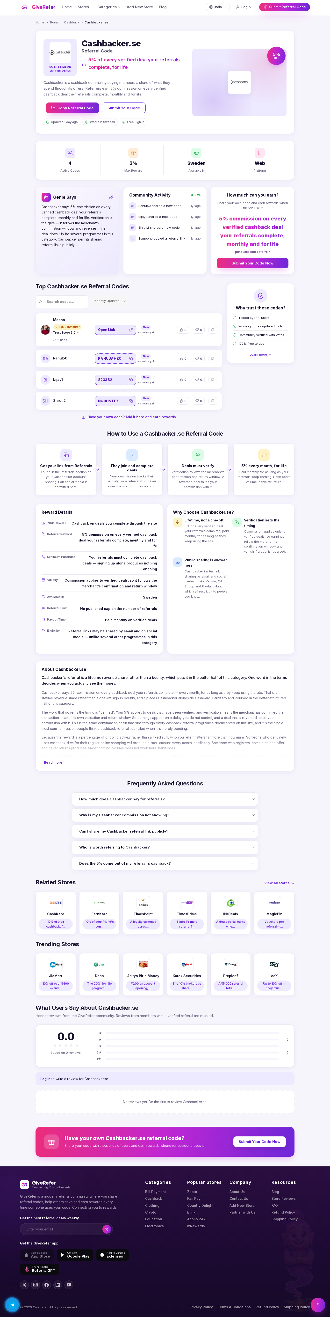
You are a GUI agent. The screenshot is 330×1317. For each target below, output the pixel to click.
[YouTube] (69, 1284)
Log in (45, 1079)
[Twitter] (24, 1284)
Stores (83, 7)
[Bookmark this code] (212, 330)
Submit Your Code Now (252, 263)
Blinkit (192, 1212)
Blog (163, 7)
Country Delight (200, 1205)
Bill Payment (155, 1192)
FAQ (275, 1205)
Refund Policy (283, 1212)
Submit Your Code (124, 108)
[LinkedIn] (57, 1284)
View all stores (277, 883)
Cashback (71, 22)
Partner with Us (242, 1212)
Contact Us (239, 1198)
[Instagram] (35, 1284)
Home (67, 7)
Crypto (150, 1212)
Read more (53, 762)
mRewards (196, 1226)
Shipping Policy (285, 1219)
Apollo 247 (196, 1219)
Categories (107, 7)
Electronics (154, 1226)
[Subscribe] (106, 1229)
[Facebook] (46, 1284)
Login (246, 7)
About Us (237, 1192)
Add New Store (140, 7)
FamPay (194, 1198)
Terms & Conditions (234, 1307)
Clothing (152, 1205)
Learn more (258, 354)
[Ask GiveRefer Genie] (318, 1305)
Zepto (192, 1192)
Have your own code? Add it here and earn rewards (131, 417)
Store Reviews (284, 1198)
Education (153, 1219)
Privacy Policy (201, 1307)
